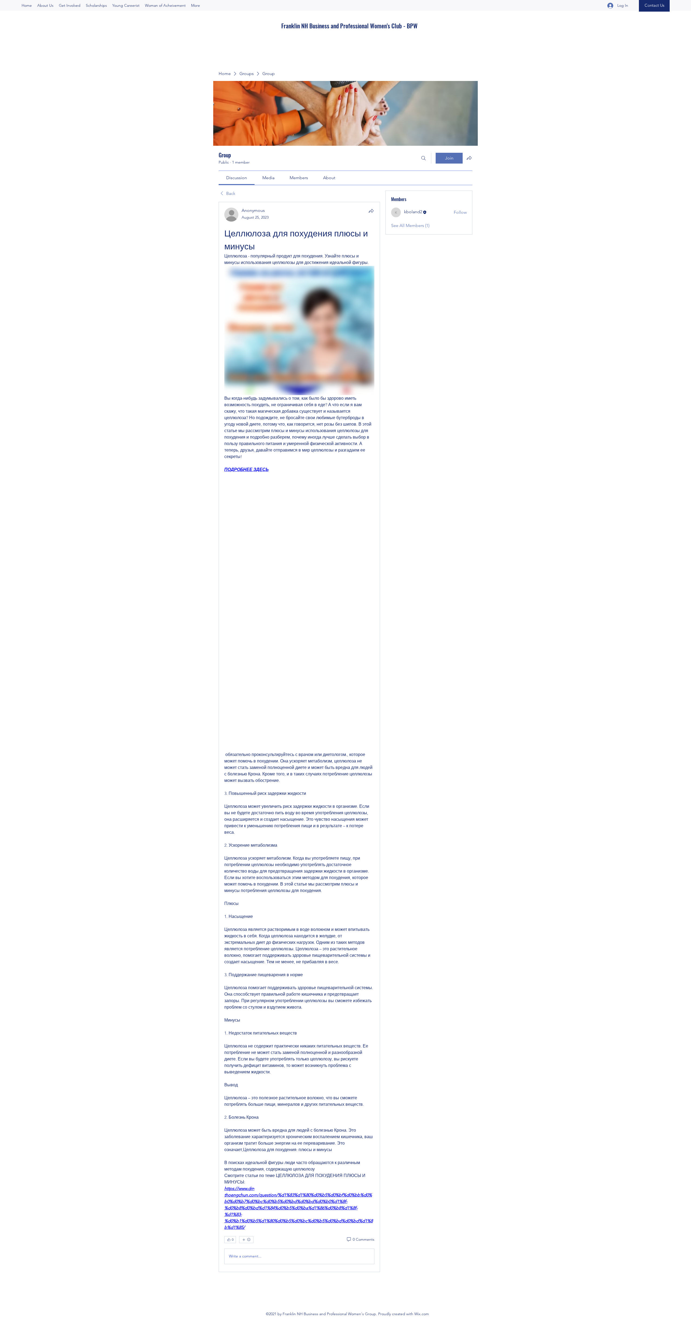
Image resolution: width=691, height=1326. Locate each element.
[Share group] (469, 158)
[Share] (371, 211)
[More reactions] (246, 1239)
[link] (236, 177)
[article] (299, 737)
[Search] (423, 158)
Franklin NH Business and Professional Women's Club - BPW (349, 25)
